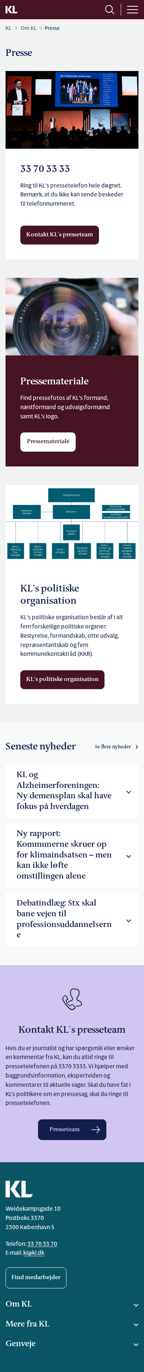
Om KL (19, 1304)
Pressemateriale (48, 442)
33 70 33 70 (42, 1244)
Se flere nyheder (113, 747)
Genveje (20, 1344)
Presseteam (64, 1130)
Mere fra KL (27, 1324)
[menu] (132, 10)
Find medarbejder (36, 1278)
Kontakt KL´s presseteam (59, 235)
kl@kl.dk (33, 1253)
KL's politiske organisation (62, 679)
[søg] (109, 9)
